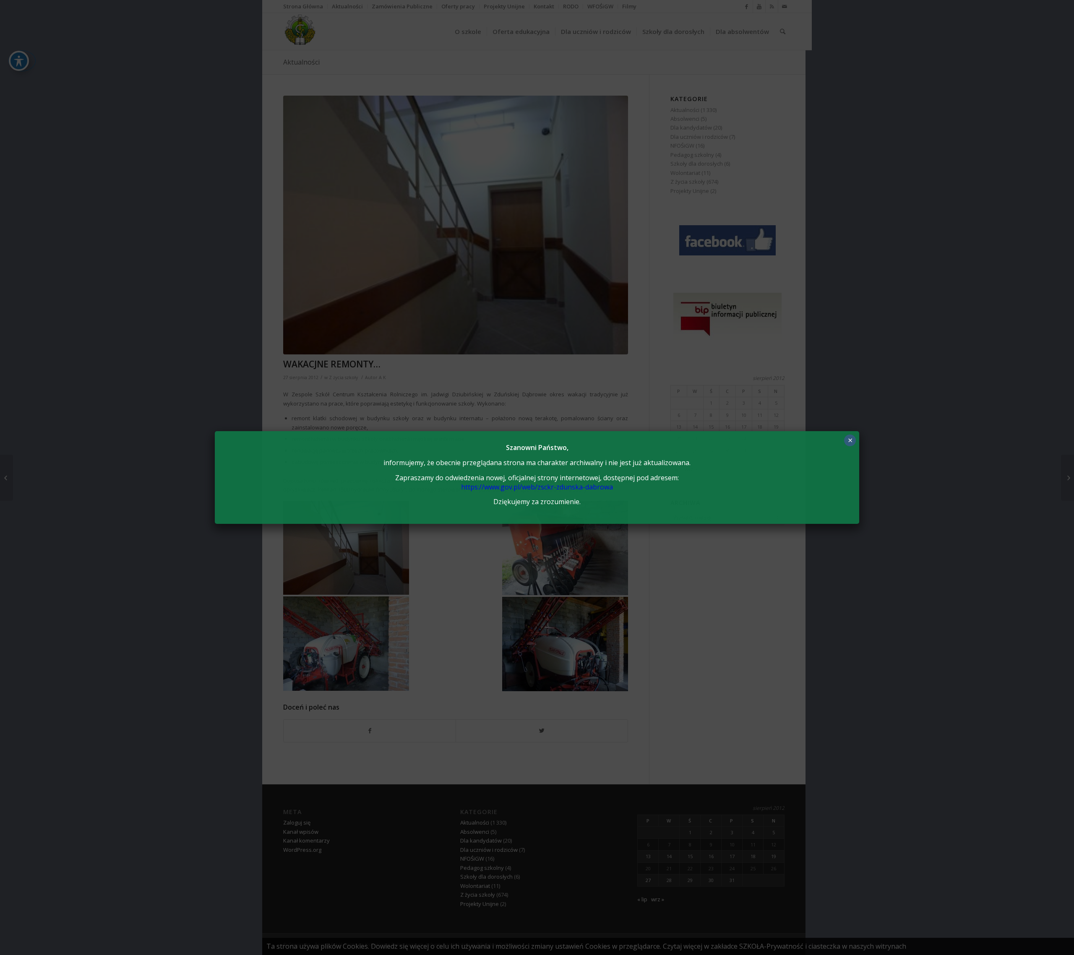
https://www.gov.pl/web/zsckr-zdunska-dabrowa (537, 487)
